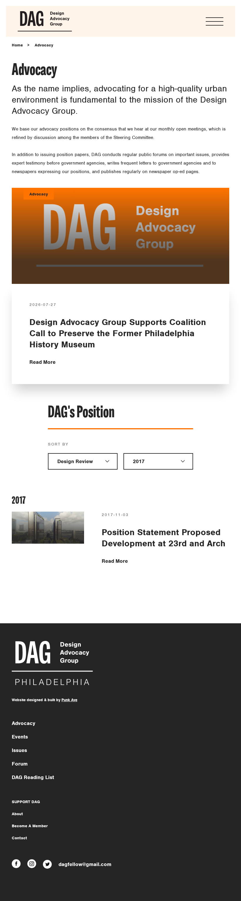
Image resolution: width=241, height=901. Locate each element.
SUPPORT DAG (26, 801)
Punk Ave (69, 699)
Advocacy (44, 45)
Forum (20, 764)
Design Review (75, 461)
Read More (42, 362)
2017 (139, 461)
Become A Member (30, 825)
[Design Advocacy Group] (45, 30)
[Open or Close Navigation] (214, 21)
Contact (19, 837)
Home (17, 45)
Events (20, 736)
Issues (19, 750)
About (17, 813)
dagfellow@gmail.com (84, 864)
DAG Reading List (33, 777)
